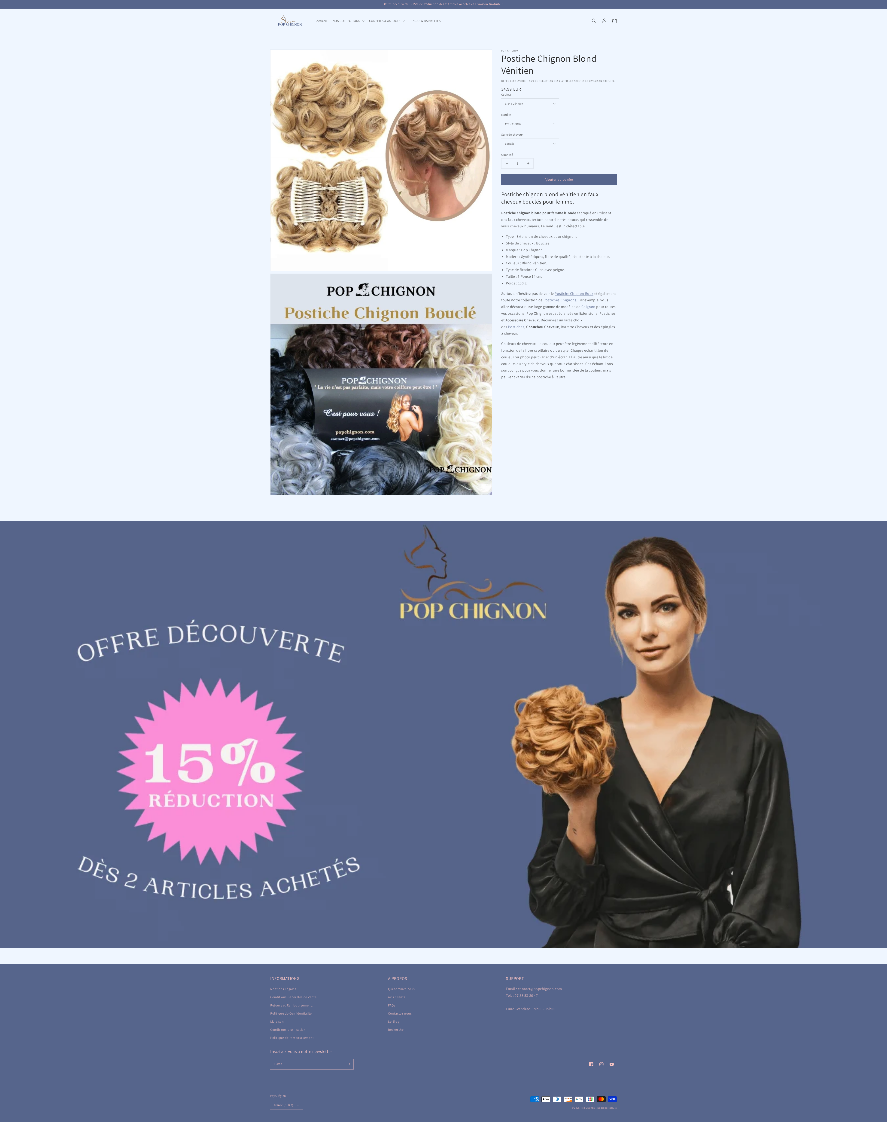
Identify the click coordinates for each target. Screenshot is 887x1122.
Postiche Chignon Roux (574, 293)
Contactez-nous (400, 1013)
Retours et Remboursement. (291, 1005)
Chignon (588, 306)
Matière (506, 114)
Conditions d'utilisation (288, 1029)
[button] (594, 21)
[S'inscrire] (348, 1064)
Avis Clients (396, 997)
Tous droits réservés (606, 1107)
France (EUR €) (283, 1105)
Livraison (277, 1021)
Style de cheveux (512, 135)
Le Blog (393, 1021)
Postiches (516, 326)
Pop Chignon (588, 1107)
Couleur (506, 95)
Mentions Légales (283, 989)
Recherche (396, 1029)
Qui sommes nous (401, 989)
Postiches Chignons (560, 300)
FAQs (391, 1005)
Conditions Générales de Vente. (293, 997)
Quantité (507, 154)
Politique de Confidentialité (291, 1013)
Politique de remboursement (292, 1038)
